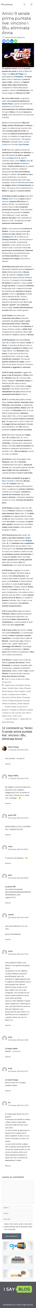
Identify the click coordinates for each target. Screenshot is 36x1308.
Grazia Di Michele (17, 182)
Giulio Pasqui (13, 747)
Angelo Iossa (9, 685)
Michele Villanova (25, 277)
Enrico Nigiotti (19, 691)
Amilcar (5, 221)
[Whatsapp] (15, 41)
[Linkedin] (12, 41)
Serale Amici (6, 682)
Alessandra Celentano (10, 269)
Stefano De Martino (9, 704)
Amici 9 (7, 679)
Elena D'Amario (25, 688)
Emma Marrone (8, 691)
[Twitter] (8, 41)
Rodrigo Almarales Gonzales (19, 701)
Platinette (19, 77)
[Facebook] (4, 41)
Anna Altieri (19, 685)
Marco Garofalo (8, 481)
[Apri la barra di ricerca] (24, 4)
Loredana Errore (14, 694)
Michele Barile (16, 697)
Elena (22, 196)
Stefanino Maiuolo (26, 109)
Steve (25, 394)
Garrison (5, 201)
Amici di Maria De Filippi (20, 679)
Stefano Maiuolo (23, 704)
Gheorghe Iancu (16, 142)
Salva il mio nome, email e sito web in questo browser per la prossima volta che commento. (18, 1226)
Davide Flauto (7, 104)
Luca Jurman (23, 144)
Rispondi (8, 764)
